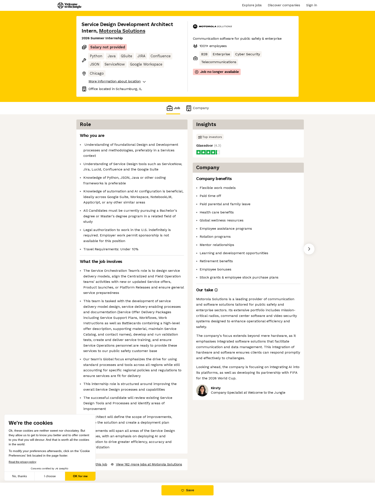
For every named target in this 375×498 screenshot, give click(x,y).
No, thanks (19, 476)
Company (201, 108)
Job (177, 108)
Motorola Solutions (122, 31)
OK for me (80, 476)
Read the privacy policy (22, 462)
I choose (50, 476)
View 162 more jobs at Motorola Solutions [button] (149, 464)
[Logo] (69, 5)
